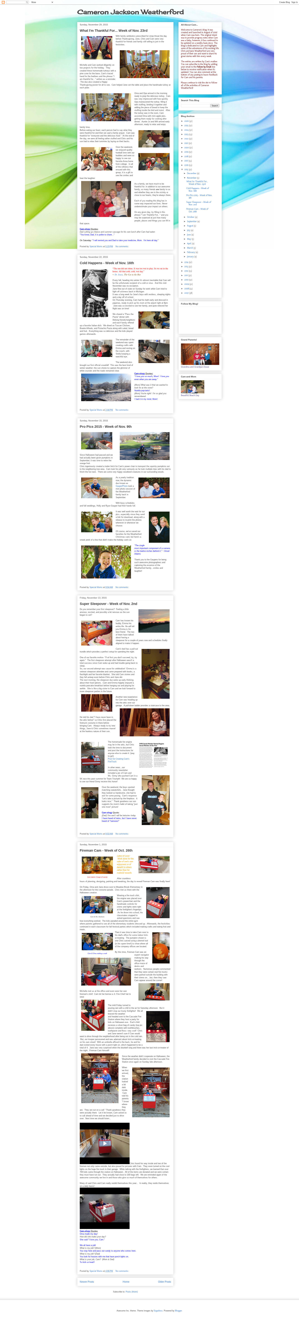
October (191, 217)
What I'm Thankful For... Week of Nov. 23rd (113, 31)
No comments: (122, 246)
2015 (186, 169)
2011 (186, 275)
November (192, 178)
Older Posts (164, 1281)
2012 (186, 271)
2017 (186, 160)
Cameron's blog (200, 29)
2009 (187, 284)
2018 (186, 156)
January (190, 256)
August (190, 225)
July (189, 230)
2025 (186, 125)
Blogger (178, 1311)
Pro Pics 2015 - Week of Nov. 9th (106, 427)
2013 (186, 266)
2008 (186, 288)
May (189, 239)
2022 (186, 138)
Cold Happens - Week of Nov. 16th (107, 263)
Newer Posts (87, 1281)
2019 (186, 152)
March (190, 248)
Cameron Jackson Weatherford (130, 12)
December (192, 173)
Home (126, 1281)
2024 (186, 130)
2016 (186, 165)
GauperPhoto (122, 486)
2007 (186, 293)
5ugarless (158, 1311)
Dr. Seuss (119, 274)
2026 (186, 121)
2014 (186, 262)
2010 (186, 279)
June (189, 234)
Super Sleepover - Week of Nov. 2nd (108, 604)
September (192, 221)
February (191, 252)
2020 (186, 147)
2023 (186, 134)
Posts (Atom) (132, 1292)
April (189, 243)
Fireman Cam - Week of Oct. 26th (106, 850)
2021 (186, 143)
